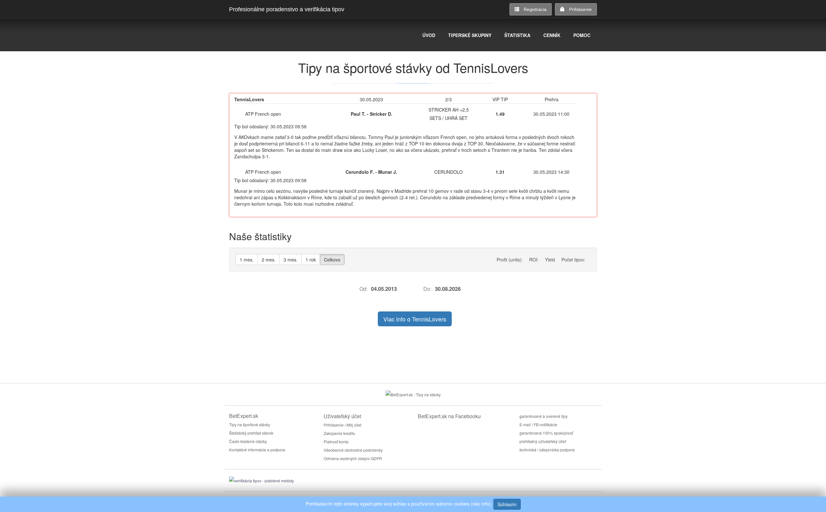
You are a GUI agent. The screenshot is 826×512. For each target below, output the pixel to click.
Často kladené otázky (248, 441)
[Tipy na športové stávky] (413, 394)
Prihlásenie (580, 9)
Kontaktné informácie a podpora (257, 449)
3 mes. (290, 259)
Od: (363, 288)
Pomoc (581, 35)
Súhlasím (507, 504)
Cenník (551, 35)
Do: (427, 288)
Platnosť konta (336, 441)
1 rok (311, 259)
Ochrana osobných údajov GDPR (353, 458)
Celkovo (332, 259)
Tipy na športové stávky (249, 424)
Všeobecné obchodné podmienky (353, 450)
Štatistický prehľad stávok (251, 433)
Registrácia (535, 9)
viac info (480, 503)
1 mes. (247, 259)
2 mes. (269, 259)
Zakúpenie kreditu (339, 433)
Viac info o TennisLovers (414, 319)
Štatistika (517, 35)
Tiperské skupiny (469, 35)
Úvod (428, 35)
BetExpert (263, 36)
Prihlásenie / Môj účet (342, 425)
